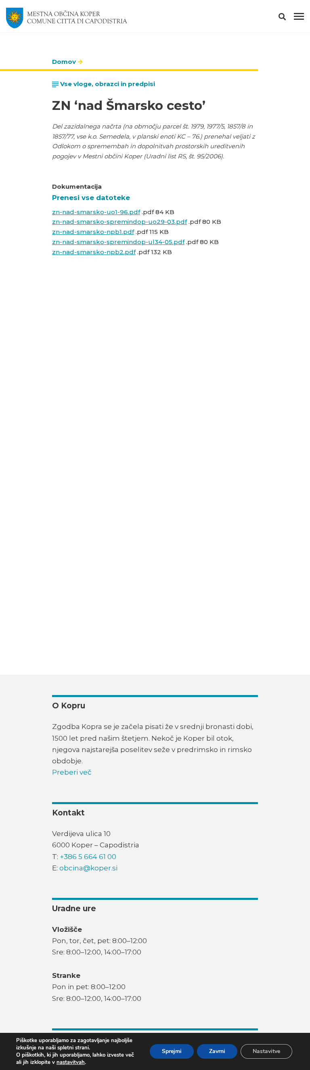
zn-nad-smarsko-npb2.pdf (94, 252)
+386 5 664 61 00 (88, 857)
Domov (64, 61)
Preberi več (72, 772)
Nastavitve (266, 1051)
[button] (289, 18)
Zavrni (217, 1051)
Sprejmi (172, 1051)
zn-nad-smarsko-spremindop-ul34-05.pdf (118, 242)
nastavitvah (71, 1062)
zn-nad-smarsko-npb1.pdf (93, 232)
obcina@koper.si (88, 868)
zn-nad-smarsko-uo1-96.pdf (96, 212)
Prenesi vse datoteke (91, 198)
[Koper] (66, 18)
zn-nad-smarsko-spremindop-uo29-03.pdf (119, 221)
